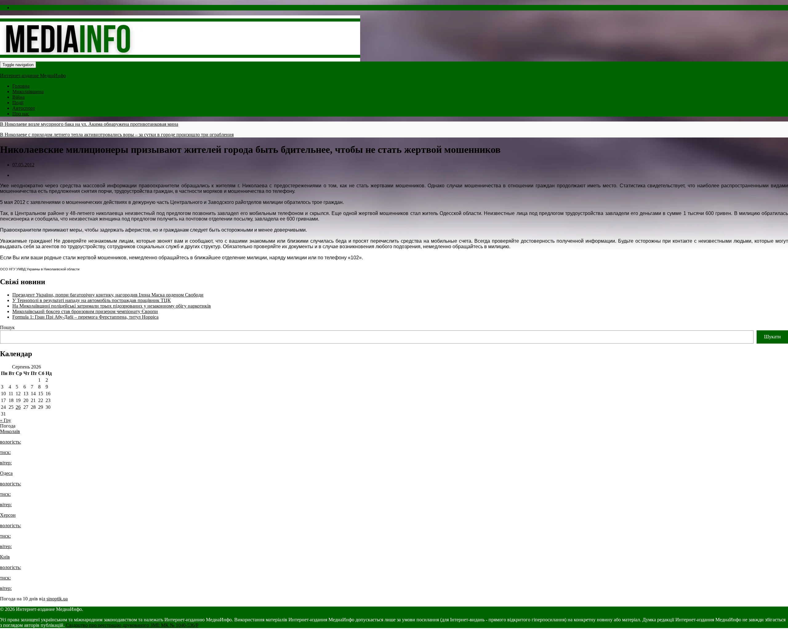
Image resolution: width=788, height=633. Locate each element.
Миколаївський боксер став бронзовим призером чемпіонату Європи (85, 311)
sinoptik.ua (57, 598)
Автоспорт (23, 108)
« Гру (5, 420)
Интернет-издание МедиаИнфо (33, 75)
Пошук (7, 327)
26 (18, 407)
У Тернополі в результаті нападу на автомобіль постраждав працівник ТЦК (91, 300)
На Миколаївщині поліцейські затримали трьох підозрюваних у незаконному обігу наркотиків (111, 306)
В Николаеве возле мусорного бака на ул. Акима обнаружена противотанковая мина (89, 124)
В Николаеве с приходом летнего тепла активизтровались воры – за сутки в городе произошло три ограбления (117, 134)
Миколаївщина (28, 91)
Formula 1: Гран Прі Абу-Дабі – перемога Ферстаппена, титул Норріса (85, 317)
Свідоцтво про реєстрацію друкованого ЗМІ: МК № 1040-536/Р (132, 625)
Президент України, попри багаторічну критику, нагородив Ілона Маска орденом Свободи (107, 294)
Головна (21, 86)
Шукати (772, 336)
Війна (18, 97)
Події (17, 102)
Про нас (20, 113)
